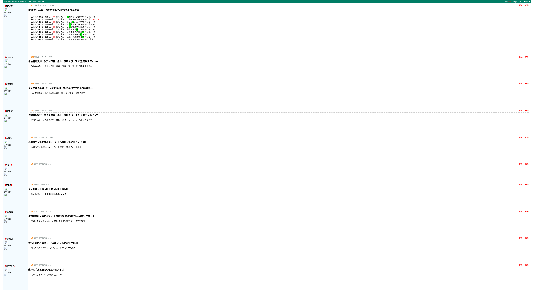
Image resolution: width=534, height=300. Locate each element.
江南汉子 (9, 138)
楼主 (32, 5)
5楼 (32, 164)
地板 (32, 111)
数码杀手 (9, 6)
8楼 (32, 238)
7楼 (32, 211)
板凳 (32, 84)
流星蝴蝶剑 (10, 266)
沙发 (32, 57)
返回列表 (519, 2)
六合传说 (9, 57)
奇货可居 (9, 84)
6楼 (32, 185)
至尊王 (8, 165)
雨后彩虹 (9, 111)
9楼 (32, 265)
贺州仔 (8, 185)
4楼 (32, 137)
